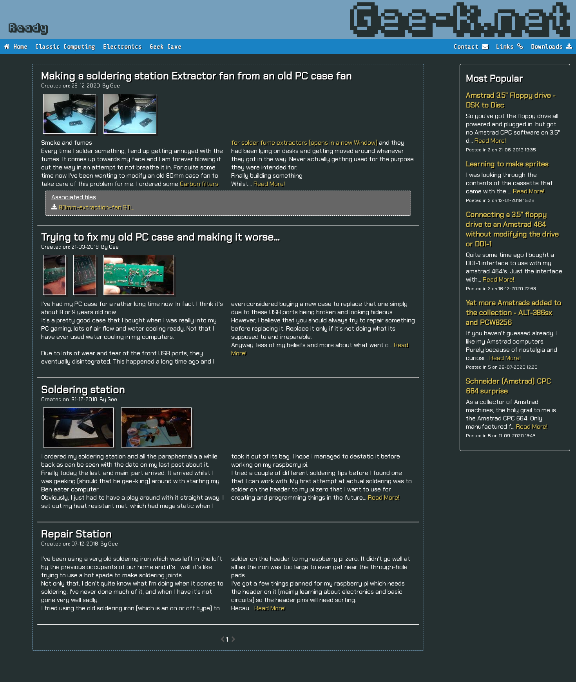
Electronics (122, 46)
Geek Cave (165, 46)
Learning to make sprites (507, 164)
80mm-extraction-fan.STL (96, 207)
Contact (468, 46)
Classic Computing (65, 46)
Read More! (490, 140)
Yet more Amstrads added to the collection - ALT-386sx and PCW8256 (513, 312)
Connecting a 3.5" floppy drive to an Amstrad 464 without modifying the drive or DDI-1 (512, 229)
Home (18, 46)
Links (506, 46)
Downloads (548, 46)
